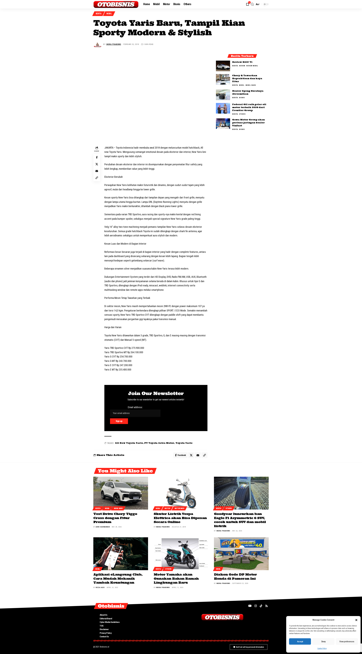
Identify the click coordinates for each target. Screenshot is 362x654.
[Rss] (266, 605)
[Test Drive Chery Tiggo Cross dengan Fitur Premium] (120, 493)
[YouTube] (250, 605)
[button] (356, 620)
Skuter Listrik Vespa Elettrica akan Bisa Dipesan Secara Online (180, 518)
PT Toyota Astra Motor (159, 443)
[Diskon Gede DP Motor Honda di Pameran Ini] (241, 553)
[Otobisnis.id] (116, 4)
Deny (323, 641)
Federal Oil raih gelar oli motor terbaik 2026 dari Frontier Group (249, 107)
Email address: (135, 407)
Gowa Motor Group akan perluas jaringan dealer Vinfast (248, 123)
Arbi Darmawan (103, 527)
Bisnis (242, 98)
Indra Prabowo (113, 44)
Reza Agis (100, 587)
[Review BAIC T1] (223, 66)
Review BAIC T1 (242, 62)
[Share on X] (96, 164)
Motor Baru (179, 508)
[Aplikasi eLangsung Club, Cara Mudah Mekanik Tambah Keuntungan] (120, 553)
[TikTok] (261, 605)
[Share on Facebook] (96, 157)
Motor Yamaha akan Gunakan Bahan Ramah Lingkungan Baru (176, 578)
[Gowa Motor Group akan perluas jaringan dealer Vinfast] (223, 123)
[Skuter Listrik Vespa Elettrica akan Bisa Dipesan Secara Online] (181, 493)
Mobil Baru (251, 85)
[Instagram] (256, 605)
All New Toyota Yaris (129, 443)
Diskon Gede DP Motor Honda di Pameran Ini (235, 576)
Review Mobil (252, 66)
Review (242, 66)
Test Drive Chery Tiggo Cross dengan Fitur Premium (115, 518)
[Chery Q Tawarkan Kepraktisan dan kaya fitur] (223, 79)
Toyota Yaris (183, 443)
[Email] (96, 171)
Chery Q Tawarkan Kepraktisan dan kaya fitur (247, 78)
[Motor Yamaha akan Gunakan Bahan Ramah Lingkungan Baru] (181, 553)
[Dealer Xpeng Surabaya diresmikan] (223, 95)
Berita (98, 13)
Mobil (109, 13)
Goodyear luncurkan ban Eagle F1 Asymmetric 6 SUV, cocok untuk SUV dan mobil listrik (240, 520)
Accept (300, 641)
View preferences (346, 641)
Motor (167, 508)
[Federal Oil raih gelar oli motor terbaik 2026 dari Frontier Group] (223, 108)
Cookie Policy (322, 648)
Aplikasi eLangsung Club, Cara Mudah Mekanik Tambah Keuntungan (117, 578)
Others (242, 114)
